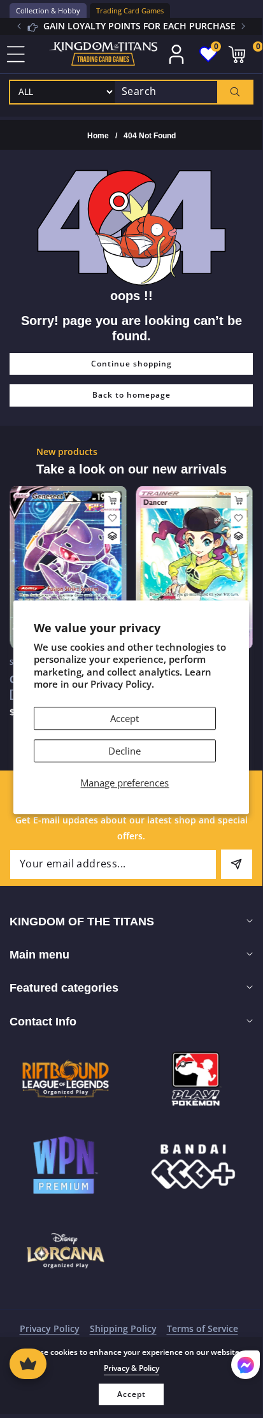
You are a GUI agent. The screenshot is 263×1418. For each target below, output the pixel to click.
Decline (124, 750)
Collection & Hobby (48, 10)
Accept (124, 718)
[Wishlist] (112, 518)
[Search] (234, 92)
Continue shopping (131, 363)
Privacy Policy (50, 1328)
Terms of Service (202, 1328)
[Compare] (112, 536)
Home (98, 135)
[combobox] (183, 92)
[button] (243, 26)
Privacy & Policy (131, 1368)
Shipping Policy (123, 1328)
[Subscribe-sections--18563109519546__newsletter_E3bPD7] (236, 864)
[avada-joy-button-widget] (28, 1364)
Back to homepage (131, 394)
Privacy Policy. (122, 684)
